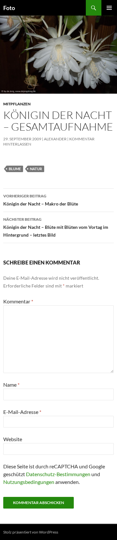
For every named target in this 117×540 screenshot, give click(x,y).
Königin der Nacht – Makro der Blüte (40, 200)
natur (36, 169)
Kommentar (18, 301)
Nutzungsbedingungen (28, 482)
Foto (9, 7)
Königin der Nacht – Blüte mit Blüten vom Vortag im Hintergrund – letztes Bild (55, 227)
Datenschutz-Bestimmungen (58, 474)
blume (15, 169)
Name (11, 385)
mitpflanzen (17, 103)
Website (12, 439)
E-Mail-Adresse (22, 412)
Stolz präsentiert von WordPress (30, 532)
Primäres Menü (109, 8)
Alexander (55, 138)
